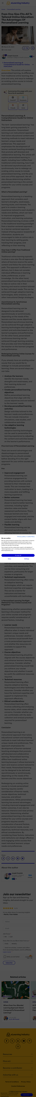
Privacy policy (21, 536)
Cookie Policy (31, 536)
